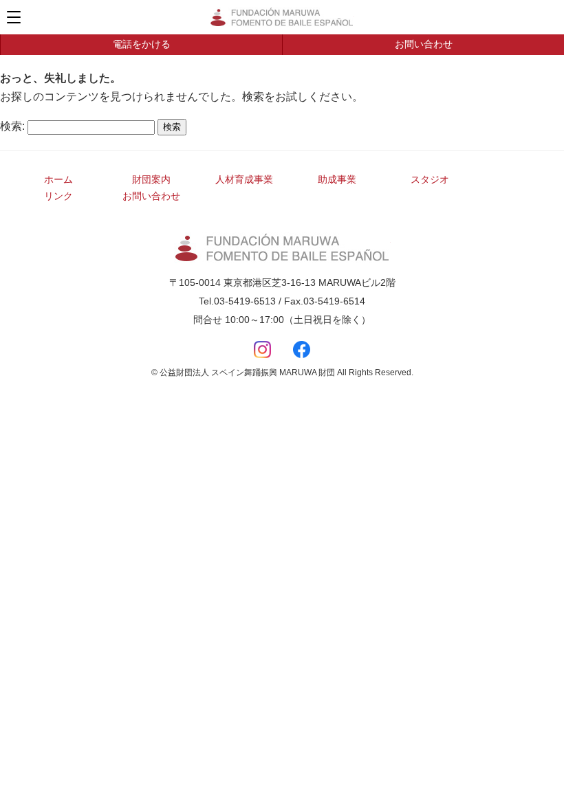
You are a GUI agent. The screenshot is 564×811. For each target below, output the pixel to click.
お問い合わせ (424, 43)
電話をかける (142, 43)
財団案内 (151, 179)
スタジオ (430, 179)
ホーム (58, 179)
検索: (12, 126)
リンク (58, 195)
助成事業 (337, 179)
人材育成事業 (244, 179)
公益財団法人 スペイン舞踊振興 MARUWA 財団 (282, 17)
